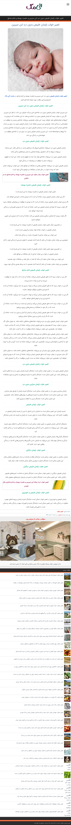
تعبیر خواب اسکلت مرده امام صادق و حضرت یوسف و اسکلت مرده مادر (43, 758)
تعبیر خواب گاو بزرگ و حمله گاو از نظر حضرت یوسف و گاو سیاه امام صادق (42, 781)
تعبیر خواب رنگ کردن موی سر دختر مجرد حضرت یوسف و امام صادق (43, 705)
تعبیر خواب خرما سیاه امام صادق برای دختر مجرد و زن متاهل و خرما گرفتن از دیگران (39, 789)
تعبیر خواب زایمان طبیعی (58, 96)
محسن (60, 515)
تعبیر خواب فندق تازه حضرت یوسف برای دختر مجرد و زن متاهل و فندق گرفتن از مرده (39, 773)
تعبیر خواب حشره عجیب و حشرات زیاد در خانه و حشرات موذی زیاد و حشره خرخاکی (39, 766)
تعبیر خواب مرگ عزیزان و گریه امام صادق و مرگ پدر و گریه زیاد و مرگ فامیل (41, 606)
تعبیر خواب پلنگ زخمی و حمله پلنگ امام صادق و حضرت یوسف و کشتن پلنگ (41, 598)
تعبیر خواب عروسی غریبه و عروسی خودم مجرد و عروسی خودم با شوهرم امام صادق (40, 590)
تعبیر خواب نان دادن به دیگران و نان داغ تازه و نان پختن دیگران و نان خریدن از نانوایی (38, 659)
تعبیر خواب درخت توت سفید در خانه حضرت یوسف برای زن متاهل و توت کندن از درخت (38, 674)
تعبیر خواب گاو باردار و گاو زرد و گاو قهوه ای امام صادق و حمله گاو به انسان (42, 613)
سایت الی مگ (9, 96)
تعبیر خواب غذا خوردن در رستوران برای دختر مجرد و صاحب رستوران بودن (42, 697)
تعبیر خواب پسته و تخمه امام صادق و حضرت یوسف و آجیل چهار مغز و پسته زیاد (40, 796)
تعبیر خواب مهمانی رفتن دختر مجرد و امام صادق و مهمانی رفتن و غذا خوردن (41, 712)
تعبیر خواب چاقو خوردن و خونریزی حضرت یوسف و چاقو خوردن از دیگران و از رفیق (40, 628)
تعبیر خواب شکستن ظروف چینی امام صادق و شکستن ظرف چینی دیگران (42, 689)
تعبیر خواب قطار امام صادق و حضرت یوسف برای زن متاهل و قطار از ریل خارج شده (39, 743)
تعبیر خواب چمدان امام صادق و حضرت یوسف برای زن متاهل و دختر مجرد (42, 750)
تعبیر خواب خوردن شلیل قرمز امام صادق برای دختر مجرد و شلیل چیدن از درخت (40, 728)
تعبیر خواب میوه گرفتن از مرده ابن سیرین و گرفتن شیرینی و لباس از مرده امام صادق (39, 651)
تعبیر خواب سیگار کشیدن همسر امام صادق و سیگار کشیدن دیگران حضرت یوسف (40, 621)
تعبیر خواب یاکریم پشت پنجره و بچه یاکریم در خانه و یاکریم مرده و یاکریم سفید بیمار (39, 720)
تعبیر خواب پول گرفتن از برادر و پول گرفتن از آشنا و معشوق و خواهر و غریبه (41, 644)
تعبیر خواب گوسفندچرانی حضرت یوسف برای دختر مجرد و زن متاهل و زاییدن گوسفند (39, 811)
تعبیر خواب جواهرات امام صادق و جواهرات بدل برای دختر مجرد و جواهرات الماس (40, 804)
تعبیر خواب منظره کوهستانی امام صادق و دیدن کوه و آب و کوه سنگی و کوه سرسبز (39, 682)
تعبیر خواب (60, 511)
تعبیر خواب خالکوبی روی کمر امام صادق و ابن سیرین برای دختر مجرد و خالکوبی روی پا (38, 667)
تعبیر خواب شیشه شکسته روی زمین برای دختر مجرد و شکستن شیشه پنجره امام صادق (38, 636)
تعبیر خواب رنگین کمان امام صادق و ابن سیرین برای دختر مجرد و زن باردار (42, 735)
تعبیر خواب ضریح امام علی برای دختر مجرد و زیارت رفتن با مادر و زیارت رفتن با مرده (39, 575)
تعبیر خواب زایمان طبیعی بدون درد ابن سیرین (35, 25)
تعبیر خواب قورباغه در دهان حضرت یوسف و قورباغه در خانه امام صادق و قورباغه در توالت (38, 583)
